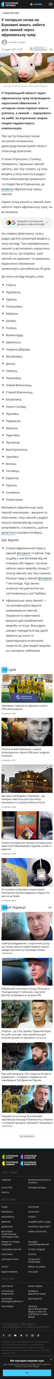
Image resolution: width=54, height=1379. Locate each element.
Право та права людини (10, 1243)
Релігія (32, 1254)
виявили (7, 189)
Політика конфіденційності (12, 1300)
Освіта (32, 1216)
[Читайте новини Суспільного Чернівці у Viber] (26, 1335)
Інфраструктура (37, 1231)
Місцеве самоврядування (38, 1243)
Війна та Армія (37, 1266)
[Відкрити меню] (51, 4)
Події (4, 1207)
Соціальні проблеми (34, 1260)
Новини (6, 1179)
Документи (35, 1298)
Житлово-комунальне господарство (10, 1234)
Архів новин (35, 1286)
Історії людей (36, 1249)
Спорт (5, 1266)
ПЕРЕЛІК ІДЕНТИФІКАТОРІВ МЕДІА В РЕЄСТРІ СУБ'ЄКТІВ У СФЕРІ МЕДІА (38, 1311)
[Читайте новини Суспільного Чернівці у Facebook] (3, 1335)
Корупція (33, 1207)
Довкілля (7, 1226)
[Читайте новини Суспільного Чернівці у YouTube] (15, 1335)
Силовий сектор (11, 1249)
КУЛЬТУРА (7, 1187)
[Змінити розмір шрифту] (51, 49)
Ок (27, 1373)
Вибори (6, 1221)
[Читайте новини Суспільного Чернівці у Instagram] (9, 1335)
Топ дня (33, 1271)
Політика (7, 1254)
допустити (8, 532)
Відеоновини (9, 1271)
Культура (33, 1211)
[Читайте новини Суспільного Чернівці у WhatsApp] (32, 1335)
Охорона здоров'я (39, 1226)
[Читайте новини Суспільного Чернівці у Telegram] (21, 1335)
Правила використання (37, 1292)
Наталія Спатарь (17, 42)
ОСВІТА (5, 1192)
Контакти (7, 1286)
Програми (7, 1306)
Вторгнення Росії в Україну (39, 1181)
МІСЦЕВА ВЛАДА (37, 1187)
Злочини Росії (10, 1259)
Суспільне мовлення (7, 1292)
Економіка (7, 1216)
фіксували (24, 553)
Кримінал (7, 1211)
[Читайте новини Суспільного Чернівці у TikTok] (38, 1335)
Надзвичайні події (11, 13)
